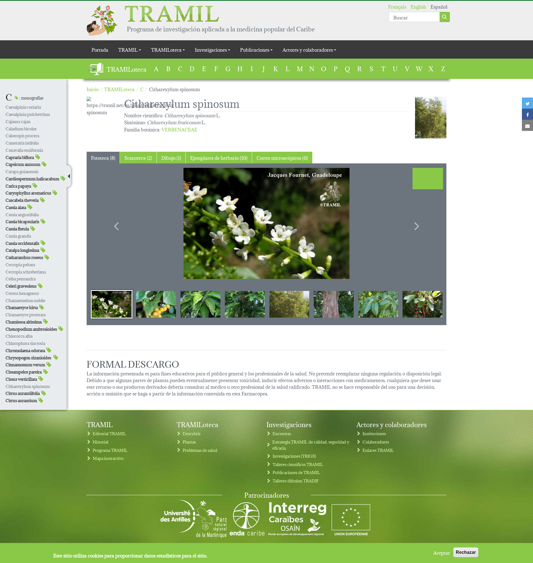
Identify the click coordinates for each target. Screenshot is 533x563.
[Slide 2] (156, 304)
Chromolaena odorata (25, 350)
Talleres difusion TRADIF (296, 480)
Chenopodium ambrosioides (31, 329)
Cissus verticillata (21, 379)
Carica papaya (18, 186)
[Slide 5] (289, 304)
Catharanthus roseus (24, 257)
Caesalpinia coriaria (23, 107)
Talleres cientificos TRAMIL (298, 464)
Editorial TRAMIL (109, 433)
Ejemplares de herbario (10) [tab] (218, 157)
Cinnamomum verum (25, 364)
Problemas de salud (200, 450)
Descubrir (192, 433)
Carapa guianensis (22, 171)
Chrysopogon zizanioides (29, 357)
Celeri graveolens (21, 286)
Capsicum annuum (23, 164)
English (418, 6)
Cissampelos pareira (24, 371)
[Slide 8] (422, 304)
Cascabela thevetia (22, 200)
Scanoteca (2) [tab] (138, 157)
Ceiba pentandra (21, 278)
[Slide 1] (111, 304)
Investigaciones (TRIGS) (294, 456)
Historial (100, 442)
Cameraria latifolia (22, 142)
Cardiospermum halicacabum (32, 178)
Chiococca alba (19, 336)
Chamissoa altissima (24, 321)
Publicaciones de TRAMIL (296, 472)
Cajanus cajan (18, 121)
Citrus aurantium (21, 400)
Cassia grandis (18, 236)
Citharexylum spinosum (28, 386)
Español (439, 6)
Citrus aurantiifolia (23, 393)
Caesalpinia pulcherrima (28, 114)
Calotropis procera (22, 135)
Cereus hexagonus (22, 293)
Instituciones (374, 433)
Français (397, 6)
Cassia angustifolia (22, 214)
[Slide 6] (334, 304)
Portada (100, 49)
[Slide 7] (378, 304)
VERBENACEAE (179, 129)
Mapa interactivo (108, 458)
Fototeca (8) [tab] (103, 157)
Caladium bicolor (21, 128)
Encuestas (282, 433)
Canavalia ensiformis (24, 150)
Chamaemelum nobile (25, 300)
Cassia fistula (17, 228)
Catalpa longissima (22, 250)
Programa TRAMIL (110, 450)
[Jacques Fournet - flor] (266, 223)
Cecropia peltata (20, 264)
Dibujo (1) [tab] (171, 157)
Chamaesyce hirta (22, 307)
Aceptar (441, 552)
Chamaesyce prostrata (26, 314)
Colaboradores (376, 442)
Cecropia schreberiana (26, 271)
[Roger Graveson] (430, 117)
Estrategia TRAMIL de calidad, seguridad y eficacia (310, 445)
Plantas (189, 442)
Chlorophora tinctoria (25, 343)
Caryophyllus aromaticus (28, 193)
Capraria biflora (20, 157)
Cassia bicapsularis (22, 221)
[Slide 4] (245, 304)
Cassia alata (16, 207)
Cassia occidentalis (22, 243)
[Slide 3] (200, 304)
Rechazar (466, 552)
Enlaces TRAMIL (378, 450)
